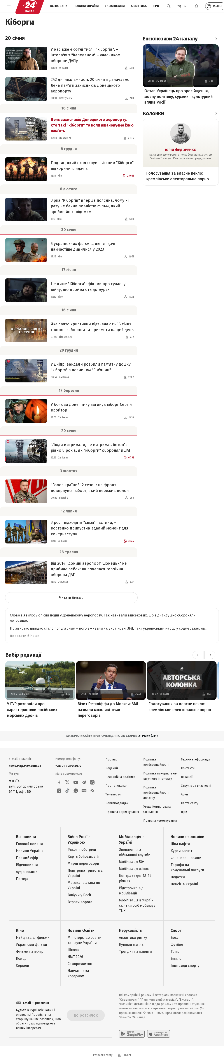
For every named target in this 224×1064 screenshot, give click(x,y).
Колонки (153, 113)
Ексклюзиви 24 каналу (170, 39)
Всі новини (58, 6)
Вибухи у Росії (79, 895)
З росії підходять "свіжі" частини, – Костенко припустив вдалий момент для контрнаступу (89, 528)
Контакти (187, 768)
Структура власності (196, 786)
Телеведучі (113, 794)
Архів (185, 794)
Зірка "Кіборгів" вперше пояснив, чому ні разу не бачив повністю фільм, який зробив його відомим (90, 206)
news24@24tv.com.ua (25, 766)
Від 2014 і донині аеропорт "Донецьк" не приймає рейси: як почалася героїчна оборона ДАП (89, 569)
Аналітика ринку (133, 938)
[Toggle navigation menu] (8, 6)
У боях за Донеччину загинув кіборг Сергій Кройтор (91, 407)
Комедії (22, 958)
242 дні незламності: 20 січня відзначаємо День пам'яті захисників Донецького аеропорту (90, 85)
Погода (22, 879)
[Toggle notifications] (196, 6)
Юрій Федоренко (180, 150)
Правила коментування (160, 821)
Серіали (22, 965)
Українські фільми (31, 944)
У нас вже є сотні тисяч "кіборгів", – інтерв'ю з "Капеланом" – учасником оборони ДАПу (85, 55)
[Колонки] (216, 113)
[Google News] (84, 790)
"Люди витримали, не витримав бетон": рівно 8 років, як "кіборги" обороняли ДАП (91, 447)
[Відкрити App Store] (158, 1034)
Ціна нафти (180, 844)
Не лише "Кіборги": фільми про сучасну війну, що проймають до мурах (88, 286)
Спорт (176, 930)
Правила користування (122, 812)
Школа (73, 950)
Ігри (156, 6)
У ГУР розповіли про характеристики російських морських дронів (32, 709)
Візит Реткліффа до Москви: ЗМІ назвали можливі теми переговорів (108, 709)
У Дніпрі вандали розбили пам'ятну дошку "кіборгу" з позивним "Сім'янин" (91, 367)
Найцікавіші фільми (32, 938)
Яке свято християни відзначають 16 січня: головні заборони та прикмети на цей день (92, 327)
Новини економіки (187, 836)
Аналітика (139, 6)
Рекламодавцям (116, 803)
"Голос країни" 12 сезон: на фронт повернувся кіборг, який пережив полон (90, 488)
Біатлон (177, 958)
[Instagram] (92, 782)
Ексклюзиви (115, 6)
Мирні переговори (83, 863)
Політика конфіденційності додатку (155, 793)
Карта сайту (189, 803)
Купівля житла (131, 944)
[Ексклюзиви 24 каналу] (216, 38)
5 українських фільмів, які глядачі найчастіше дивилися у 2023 (83, 246)
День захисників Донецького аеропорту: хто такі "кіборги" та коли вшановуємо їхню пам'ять (92, 125)
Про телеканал (116, 786)
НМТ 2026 (75, 957)
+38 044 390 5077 (68, 766)
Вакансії (186, 777)
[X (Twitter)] (67, 782)
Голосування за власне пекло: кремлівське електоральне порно (177, 176)
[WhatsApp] (75, 790)
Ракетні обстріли (82, 849)
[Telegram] (84, 782)
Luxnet (127, 1055)
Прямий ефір (27, 858)
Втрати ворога (80, 902)
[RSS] (92, 790)
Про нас (111, 759)
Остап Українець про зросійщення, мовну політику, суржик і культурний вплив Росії (178, 97)
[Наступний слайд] (209, 655)
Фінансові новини (186, 858)
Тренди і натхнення (135, 951)
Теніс (175, 951)
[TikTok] (67, 790)
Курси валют (181, 851)
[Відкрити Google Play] (132, 1034)
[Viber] (59, 790)
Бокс (174, 938)
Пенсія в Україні (184, 884)
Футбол (177, 944)
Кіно (20, 930)
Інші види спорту (185, 965)
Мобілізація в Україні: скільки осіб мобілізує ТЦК (137, 905)
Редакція (111, 768)
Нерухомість (130, 930)
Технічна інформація (195, 759)
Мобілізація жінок (134, 869)
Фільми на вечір (29, 951)
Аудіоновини (26, 872)
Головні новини (29, 844)
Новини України (86, 6)
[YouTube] (75, 782)
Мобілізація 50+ (132, 862)
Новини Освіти (81, 930)
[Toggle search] (168, 6)
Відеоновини (27, 865)
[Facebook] (59, 782)
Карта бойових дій (83, 856)
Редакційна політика (120, 777)
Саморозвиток (80, 964)
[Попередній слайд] (197, 655)
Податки (178, 877)
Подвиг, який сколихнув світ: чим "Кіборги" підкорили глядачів (92, 165)
